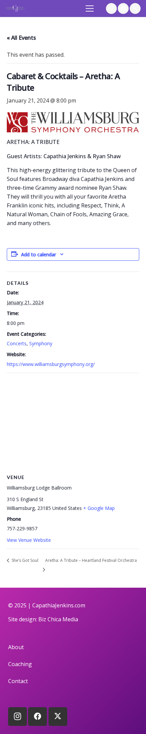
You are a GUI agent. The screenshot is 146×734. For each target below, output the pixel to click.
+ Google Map (99, 508)
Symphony (40, 343)
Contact (18, 681)
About (16, 647)
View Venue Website (29, 540)
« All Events (21, 37)
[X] (135, 8)
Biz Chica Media (58, 619)
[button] (89, 8)
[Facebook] (123, 8)
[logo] (15, 8)
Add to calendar (38, 254)
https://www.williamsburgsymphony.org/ (51, 364)
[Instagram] (111, 8)
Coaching (20, 664)
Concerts (16, 343)
